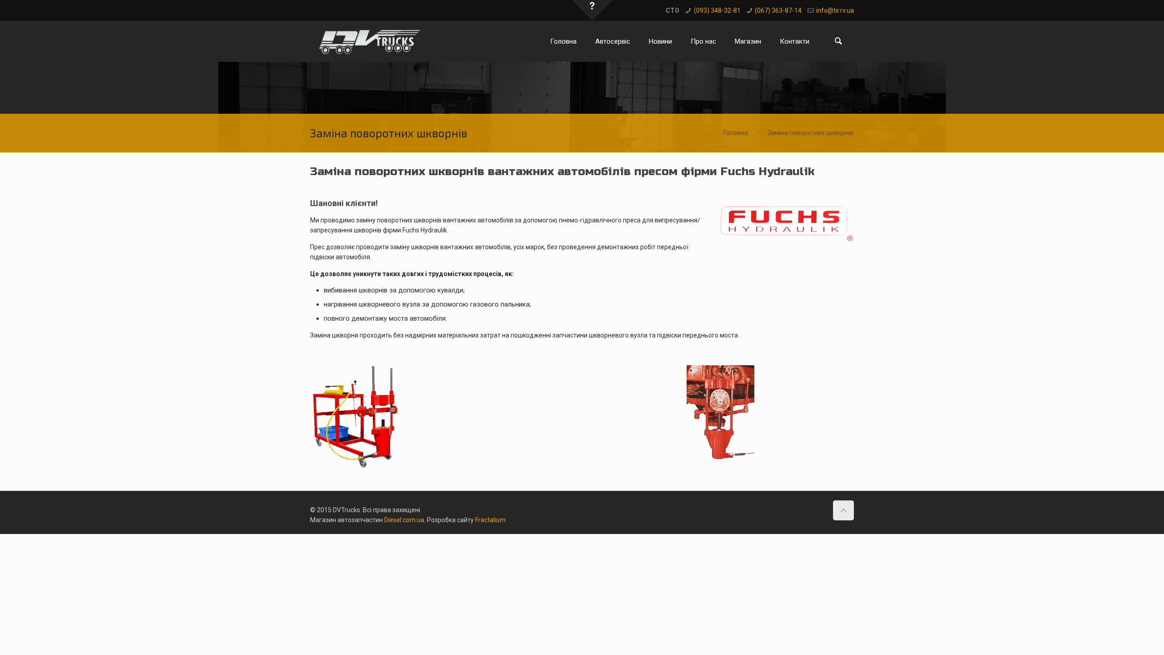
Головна (735, 132)
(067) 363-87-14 (778, 10)
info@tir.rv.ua (835, 10)
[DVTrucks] (370, 41)
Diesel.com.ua (404, 520)
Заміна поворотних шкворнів (811, 132)
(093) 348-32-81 (717, 10)
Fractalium (490, 520)
